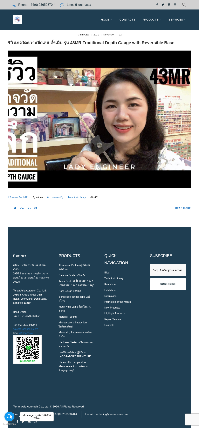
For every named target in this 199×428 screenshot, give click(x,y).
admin (39, 197)
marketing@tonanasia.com (111, 414)
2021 (96, 34)
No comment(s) (55, 197)
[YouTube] (169, 5)
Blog (106, 272)
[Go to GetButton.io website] (9, 424)
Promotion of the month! (118, 301)
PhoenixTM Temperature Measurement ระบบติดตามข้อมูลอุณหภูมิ (73, 366)
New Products (112, 307)
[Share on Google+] (22, 208)
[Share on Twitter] (15, 208)
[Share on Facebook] (9, 208)
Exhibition (109, 290)
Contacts (127, 19)
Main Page (83, 34)
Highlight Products (114, 313)
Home (105, 19)
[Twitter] (162, 5)
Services (175, 19)
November (108, 34)
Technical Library (77, 197)
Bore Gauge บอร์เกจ (70, 291)
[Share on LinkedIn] (29, 208)
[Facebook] (157, 5)
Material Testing (68, 316)
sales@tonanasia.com (25, 328)
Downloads (110, 296)
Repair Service (112, 319)
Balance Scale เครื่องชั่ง (72, 275)
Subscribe (167, 284)
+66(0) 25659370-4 (42, 4)
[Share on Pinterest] (35, 208)
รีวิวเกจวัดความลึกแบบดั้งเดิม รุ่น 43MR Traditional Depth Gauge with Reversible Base (91, 42)
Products (150, 19)
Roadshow (110, 284)
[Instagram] (175, 5)
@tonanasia (26, 333)
